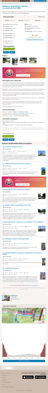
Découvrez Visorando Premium (34, 39)
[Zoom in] (44, 309)
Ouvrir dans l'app (9, 49)
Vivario (16, 82)
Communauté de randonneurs (8, 386)
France (30, 24)
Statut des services (20, 390)
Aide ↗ (17, 1)
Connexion (43, 1)
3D (42, 321)
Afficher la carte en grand (24, 361)
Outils (4, 1)
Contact (3, 384)
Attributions (4, 322)
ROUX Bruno (14, 295)
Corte (12, 82)
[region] (24, 315)
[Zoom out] (44, 312)
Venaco (33, 26)
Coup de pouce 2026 (6, 382)
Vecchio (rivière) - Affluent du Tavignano (26, 113)
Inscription (37, 1)
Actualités (4, 380)
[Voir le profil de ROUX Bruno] (6, 298)
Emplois (3, 377)
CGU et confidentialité (6, 373)
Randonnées (11, 1)
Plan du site (4, 375)
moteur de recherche (31, 285)
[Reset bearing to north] (44, 314)
